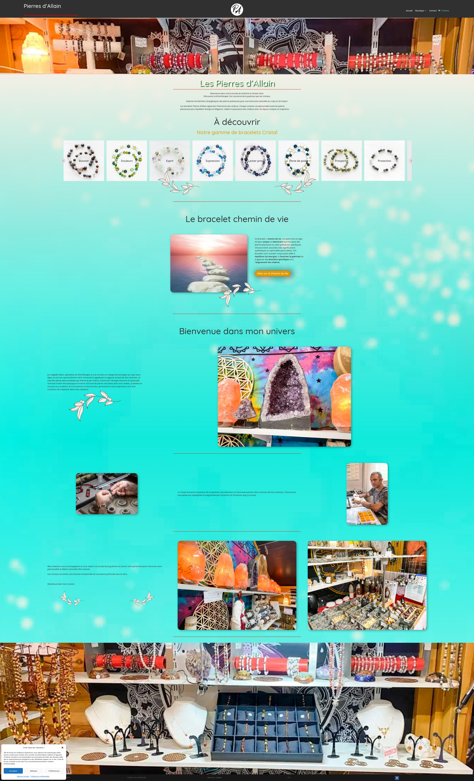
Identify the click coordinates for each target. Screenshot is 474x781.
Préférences (54, 771)
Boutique (419, 11)
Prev (62, 160)
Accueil (409, 11)
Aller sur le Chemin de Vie (272, 273)
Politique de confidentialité (40, 776)
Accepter (13, 771)
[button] (62, 747)
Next (411, 160)
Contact (433, 11)
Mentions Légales (23, 776)
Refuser (33, 771)
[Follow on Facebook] (397, 778)
